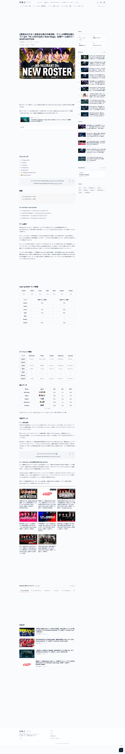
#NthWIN (46, 180)
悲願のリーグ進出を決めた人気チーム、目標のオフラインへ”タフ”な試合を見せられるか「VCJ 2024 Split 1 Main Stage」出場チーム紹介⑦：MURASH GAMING (55, 662)
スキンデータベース (55, 2)
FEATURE (86, 190)
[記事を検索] (97, 2)
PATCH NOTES (101, 190)
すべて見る (72, 585)
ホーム (51, 733)
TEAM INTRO (38, 643)
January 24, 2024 (57, 183)
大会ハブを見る (103, 167)
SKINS (81, 192)
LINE (27, 44)
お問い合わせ (53, 736)
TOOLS (99, 187)
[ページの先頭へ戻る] (121, 745)
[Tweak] (121, 750)
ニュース (39, 2)
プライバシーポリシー (55, 738)
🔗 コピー (33, 44)
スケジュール (101, 6)
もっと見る (104, 52)
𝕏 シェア (22, 44)
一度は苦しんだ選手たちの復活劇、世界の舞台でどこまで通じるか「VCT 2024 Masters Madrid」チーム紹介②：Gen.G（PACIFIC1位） (55, 651)
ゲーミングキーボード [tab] (36, 590)
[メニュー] (104, 2)
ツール (76, 2)
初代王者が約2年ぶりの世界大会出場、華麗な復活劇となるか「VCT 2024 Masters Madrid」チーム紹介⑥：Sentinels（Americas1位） (55, 640)
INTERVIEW (88, 192)
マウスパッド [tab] (47, 590)
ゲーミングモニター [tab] (66, 590)
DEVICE (93, 190)
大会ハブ (46, 2)
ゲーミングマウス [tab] (25, 590)
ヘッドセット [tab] (56, 590)
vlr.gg (49, 408)
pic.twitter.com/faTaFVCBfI (56, 180)
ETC (80, 187)
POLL (85, 187)
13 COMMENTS (36, 42)
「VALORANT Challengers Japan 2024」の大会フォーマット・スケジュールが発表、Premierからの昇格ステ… (51, 120)
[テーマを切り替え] (101, 2)
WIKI (80, 190)
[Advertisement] (47, 272)
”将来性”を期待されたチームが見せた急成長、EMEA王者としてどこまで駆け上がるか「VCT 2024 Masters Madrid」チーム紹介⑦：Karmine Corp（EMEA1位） (55, 630)
